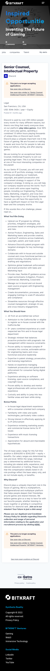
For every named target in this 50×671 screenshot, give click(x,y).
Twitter (9, 658)
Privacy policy (19, 583)
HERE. (37, 524)
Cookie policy (31, 583)
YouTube (10, 662)
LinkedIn (10, 654)
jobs (4, 52)
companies (15, 52)
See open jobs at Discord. (20, 89)
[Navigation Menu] (43, 3)
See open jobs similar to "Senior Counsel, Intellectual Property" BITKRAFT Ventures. (27, 93)
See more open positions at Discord (25, 559)
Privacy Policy (12, 620)
